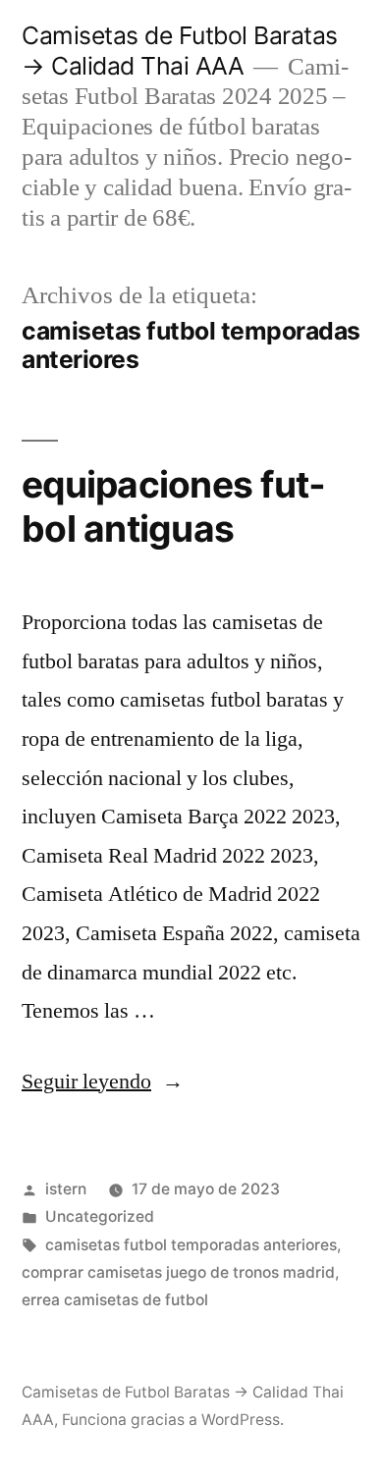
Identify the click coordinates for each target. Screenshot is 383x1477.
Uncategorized (99, 1216)
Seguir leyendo (103, 1081)
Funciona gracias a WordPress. (173, 1419)
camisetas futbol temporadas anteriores (191, 1245)
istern (65, 1189)
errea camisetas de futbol (115, 1300)
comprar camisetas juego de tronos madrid (178, 1272)
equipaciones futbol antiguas (173, 506)
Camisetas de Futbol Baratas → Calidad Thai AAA (180, 50)
